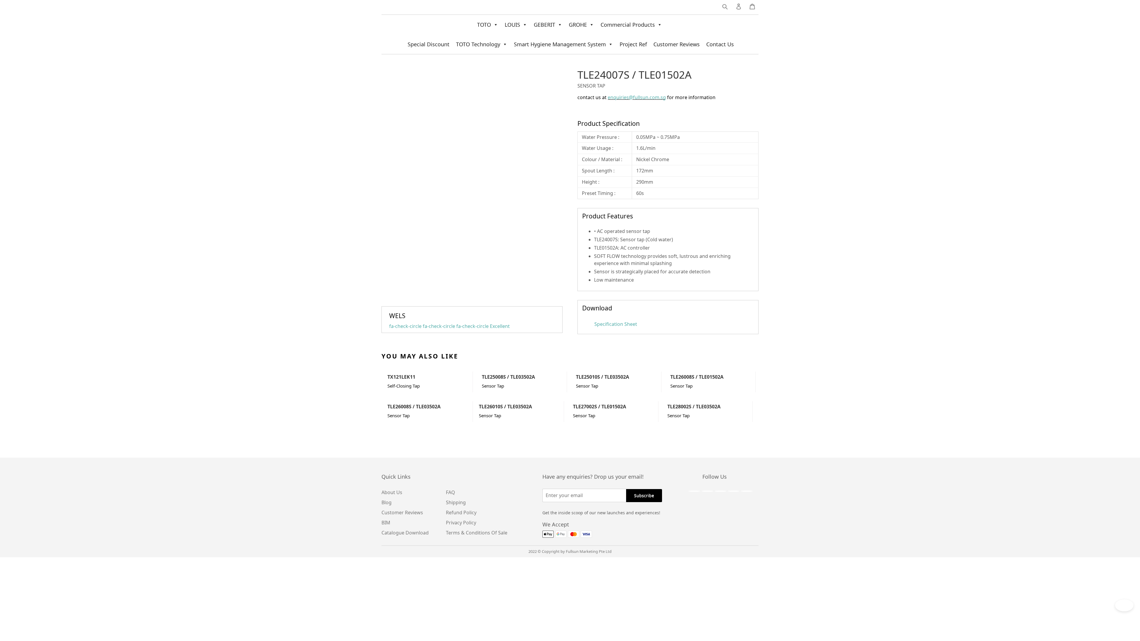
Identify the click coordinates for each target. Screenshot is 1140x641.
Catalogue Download (405, 532)
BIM (385, 522)
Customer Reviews (676, 44)
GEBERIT (544, 24)
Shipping (456, 502)
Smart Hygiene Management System (560, 44)
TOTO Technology (478, 44)
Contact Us (720, 44)
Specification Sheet (615, 324)
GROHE (578, 24)
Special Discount (428, 44)
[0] (752, 7)
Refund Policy (461, 512)
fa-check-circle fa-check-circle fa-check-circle (449, 326)
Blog (386, 502)
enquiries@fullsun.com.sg (637, 97)
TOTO (484, 24)
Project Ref (633, 44)
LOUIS (512, 24)
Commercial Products (628, 24)
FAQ (450, 492)
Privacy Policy (461, 522)
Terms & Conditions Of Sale (476, 532)
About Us (391, 492)
